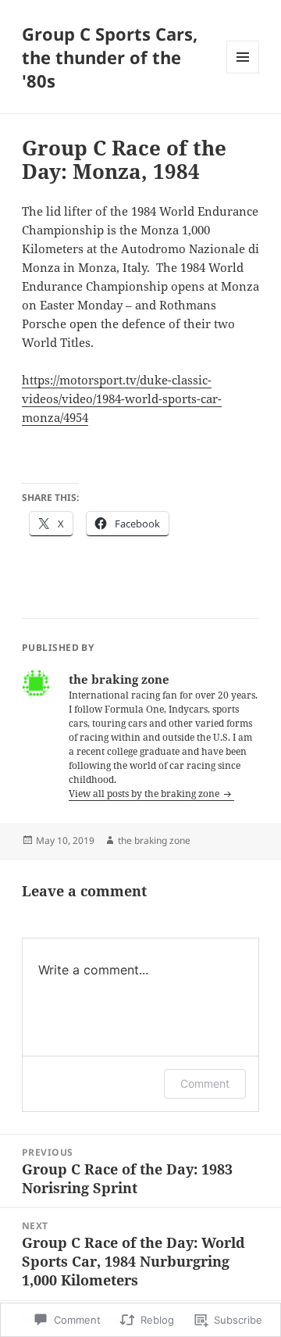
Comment (204, 1083)
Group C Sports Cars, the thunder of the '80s (109, 57)
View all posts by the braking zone (145, 793)
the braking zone (154, 840)
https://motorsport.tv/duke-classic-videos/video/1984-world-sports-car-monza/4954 (122, 398)
